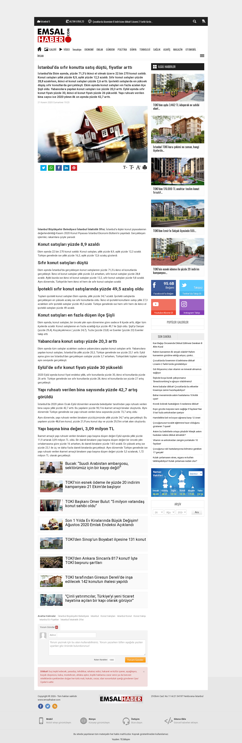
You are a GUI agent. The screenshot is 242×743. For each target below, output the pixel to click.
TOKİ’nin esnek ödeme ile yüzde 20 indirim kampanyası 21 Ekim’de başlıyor (102, 484)
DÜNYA (133, 49)
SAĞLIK (156, 49)
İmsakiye (77, 49)
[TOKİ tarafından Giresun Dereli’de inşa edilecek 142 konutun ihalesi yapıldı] (51, 581)
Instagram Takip (192, 312)
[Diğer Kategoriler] (202, 56)
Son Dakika (164, 336)
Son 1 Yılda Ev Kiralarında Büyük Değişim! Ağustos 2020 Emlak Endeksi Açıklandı (101, 522)
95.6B (169, 283)
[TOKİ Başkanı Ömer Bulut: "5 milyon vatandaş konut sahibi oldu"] (51, 505)
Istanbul (95, 616)
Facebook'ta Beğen (163, 293)
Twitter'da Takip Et (192, 293)
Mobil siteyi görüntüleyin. (59, 721)
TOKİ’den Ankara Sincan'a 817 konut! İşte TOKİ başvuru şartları (101, 560)
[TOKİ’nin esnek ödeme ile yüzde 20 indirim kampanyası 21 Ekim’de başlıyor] (51, 486)
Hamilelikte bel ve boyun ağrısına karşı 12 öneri (176, 417)
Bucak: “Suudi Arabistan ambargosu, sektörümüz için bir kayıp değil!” (96, 465)
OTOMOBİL (190, 49)
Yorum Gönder (48, 627)
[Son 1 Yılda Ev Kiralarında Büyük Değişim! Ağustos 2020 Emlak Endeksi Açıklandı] (51, 524)
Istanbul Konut (124, 616)
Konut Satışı (140, 616)
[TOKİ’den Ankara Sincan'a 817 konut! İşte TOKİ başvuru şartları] (51, 562)
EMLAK (100, 49)
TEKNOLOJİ (144, 49)
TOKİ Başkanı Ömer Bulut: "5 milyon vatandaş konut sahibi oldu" (104, 503)
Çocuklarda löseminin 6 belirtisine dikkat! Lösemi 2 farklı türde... (123, 21)
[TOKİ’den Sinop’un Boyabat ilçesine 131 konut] (51, 543)
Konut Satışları (108, 616)
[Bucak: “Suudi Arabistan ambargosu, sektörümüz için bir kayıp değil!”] (51, 467)
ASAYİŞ (166, 49)
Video (67, 49)
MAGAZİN (177, 49)
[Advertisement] (121, 8)
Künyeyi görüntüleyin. (99, 721)
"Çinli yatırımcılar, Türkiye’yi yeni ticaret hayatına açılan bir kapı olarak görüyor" (99, 598)
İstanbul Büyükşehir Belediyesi (73, 616)
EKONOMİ (89, 49)
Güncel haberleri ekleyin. (186, 721)
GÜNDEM (110, 49)
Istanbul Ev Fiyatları (49, 619)
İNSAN (40, 56)
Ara (197, 512)
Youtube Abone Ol (163, 312)
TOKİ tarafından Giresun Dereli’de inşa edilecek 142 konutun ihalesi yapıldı (99, 579)
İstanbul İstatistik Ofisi (72, 619)
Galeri (52, 49)
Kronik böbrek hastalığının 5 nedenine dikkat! (176, 404)
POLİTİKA (122, 49)
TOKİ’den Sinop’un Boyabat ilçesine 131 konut (105, 539)
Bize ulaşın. (137, 721)
